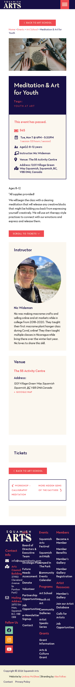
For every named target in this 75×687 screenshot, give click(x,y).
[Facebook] (9, 630)
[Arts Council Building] (7, 566)
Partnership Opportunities (31, 597)
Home (12, 29)
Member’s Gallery (62, 560)
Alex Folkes (60, 676)
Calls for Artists (61, 615)
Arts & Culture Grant (44, 653)
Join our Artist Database (65, 605)
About (26, 539)
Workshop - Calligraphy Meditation (21, 490)
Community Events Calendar (46, 576)
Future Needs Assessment (29, 572)
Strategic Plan (31, 562)
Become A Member (62, 540)
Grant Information (46, 641)
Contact (27, 625)
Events (20, 29)
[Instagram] (9, 640)
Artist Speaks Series (43, 623)
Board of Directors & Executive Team (29, 551)
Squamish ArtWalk (45, 554)
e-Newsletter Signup (30, 617)
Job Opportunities (31, 607)
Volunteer (28, 589)
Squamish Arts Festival (45, 542)
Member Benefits (61, 550)
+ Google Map (23, 392)
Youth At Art (44, 601)
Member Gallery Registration (64, 572)
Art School (32, 29)
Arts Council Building (17, 570)
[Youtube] (9, 649)
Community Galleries (46, 611)
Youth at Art (24, 106)
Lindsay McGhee (30, 676)
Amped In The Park (45, 564)
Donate (27, 582)
